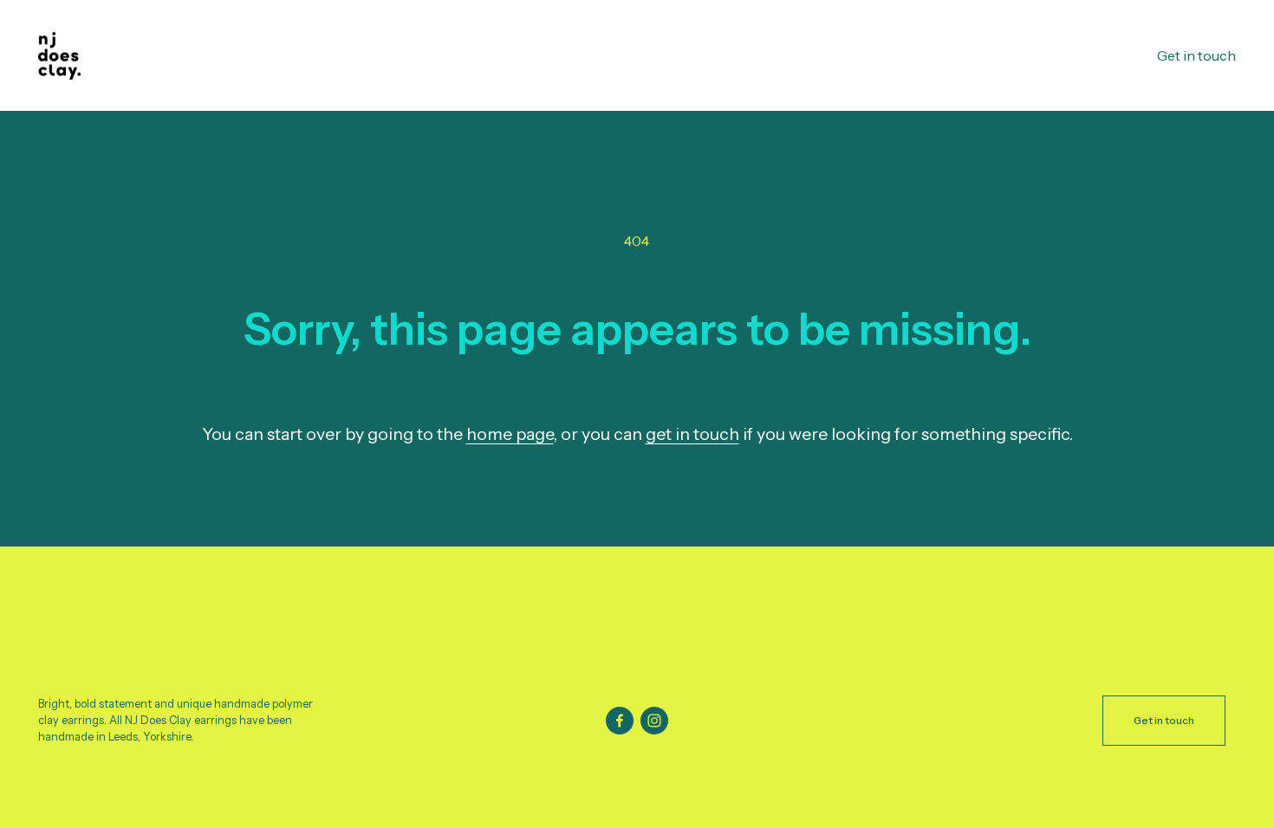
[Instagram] (654, 720)
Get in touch (1196, 55)
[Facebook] (620, 720)
